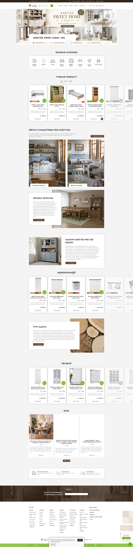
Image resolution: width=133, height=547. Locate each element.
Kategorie (82, 510)
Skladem (61, 510)
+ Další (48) (51, 525)
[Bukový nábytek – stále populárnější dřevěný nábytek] (92, 426)
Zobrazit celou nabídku (98, 136)
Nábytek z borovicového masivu (84, 515)
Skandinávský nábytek (73, 514)
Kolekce (51, 510)
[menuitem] (61, 5)
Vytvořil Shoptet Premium (90, 545)
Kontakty (83, 1)
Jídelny (40, 521)
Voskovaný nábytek (73, 512)
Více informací (57, 541)
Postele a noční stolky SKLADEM (63, 520)
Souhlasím (80, 540)
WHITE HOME (52, 517)
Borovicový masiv (73, 521)
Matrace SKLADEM (63, 514)
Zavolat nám (127, 538)
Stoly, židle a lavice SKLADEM (63, 516)
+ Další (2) (82, 530)
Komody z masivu (32, 512)
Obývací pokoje (42, 523)
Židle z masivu (31, 523)
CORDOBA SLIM (52, 516)
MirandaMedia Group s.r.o (100, 545)
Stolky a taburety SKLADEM (62, 529)
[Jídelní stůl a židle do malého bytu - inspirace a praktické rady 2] (41, 426)
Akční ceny (82, 512)
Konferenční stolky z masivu (33, 515)
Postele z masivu (32, 525)
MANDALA (51, 523)
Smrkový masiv (72, 516)
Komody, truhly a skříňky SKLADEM (64, 523)
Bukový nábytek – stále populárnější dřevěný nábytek (92, 441)
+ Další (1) (71, 525)
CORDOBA (51, 514)
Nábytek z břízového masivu (83, 528)
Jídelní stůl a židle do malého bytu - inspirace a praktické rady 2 (41, 442)
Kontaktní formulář (127, 540)
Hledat (52, 5)
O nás (70, 1)
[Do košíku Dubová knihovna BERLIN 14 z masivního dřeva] (102, 119)
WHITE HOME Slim (52, 519)
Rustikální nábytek (73, 517)
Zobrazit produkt (38, 119)
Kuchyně (40, 514)
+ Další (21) (31, 526)
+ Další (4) (62, 532)
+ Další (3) (41, 525)
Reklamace (92, 514)
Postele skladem (62, 512)
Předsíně (41, 516)
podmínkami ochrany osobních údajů (79, 496)
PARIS (50, 521)
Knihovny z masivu (32, 517)
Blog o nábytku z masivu (90, 1)
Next (130, 103)
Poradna (92, 512)
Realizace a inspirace (100, 1)
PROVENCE (51, 512)
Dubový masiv (72, 519)
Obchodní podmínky (76, 1)
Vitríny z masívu (32, 519)
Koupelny (41, 512)
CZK (100, 5)
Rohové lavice (31, 521)
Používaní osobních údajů (96, 517)
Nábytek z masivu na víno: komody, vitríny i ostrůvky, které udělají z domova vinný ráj (66, 442)
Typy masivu (72, 510)
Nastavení (53, 544)
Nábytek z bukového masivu (83, 523)
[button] (67, 41)
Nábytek (31, 510)
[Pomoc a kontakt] (130, 544)
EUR (103, 5)
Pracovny (41, 517)
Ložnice (40, 519)
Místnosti (41, 510)
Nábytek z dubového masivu (83, 520)
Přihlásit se (69, 489)
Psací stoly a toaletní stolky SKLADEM (63, 526)
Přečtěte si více (41, 455)
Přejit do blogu (66, 460)
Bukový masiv (72, 523)
